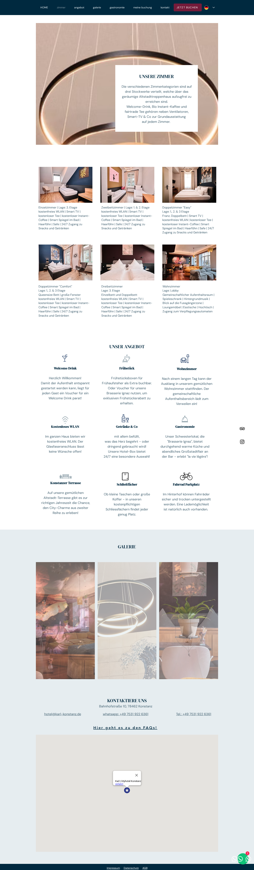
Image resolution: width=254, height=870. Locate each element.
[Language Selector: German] (209, 8)
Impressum (113, 868)
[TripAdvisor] (242, 428)
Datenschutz (131, 868)
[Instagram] (242, 442)
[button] (65, 185)
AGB (144, 868)
